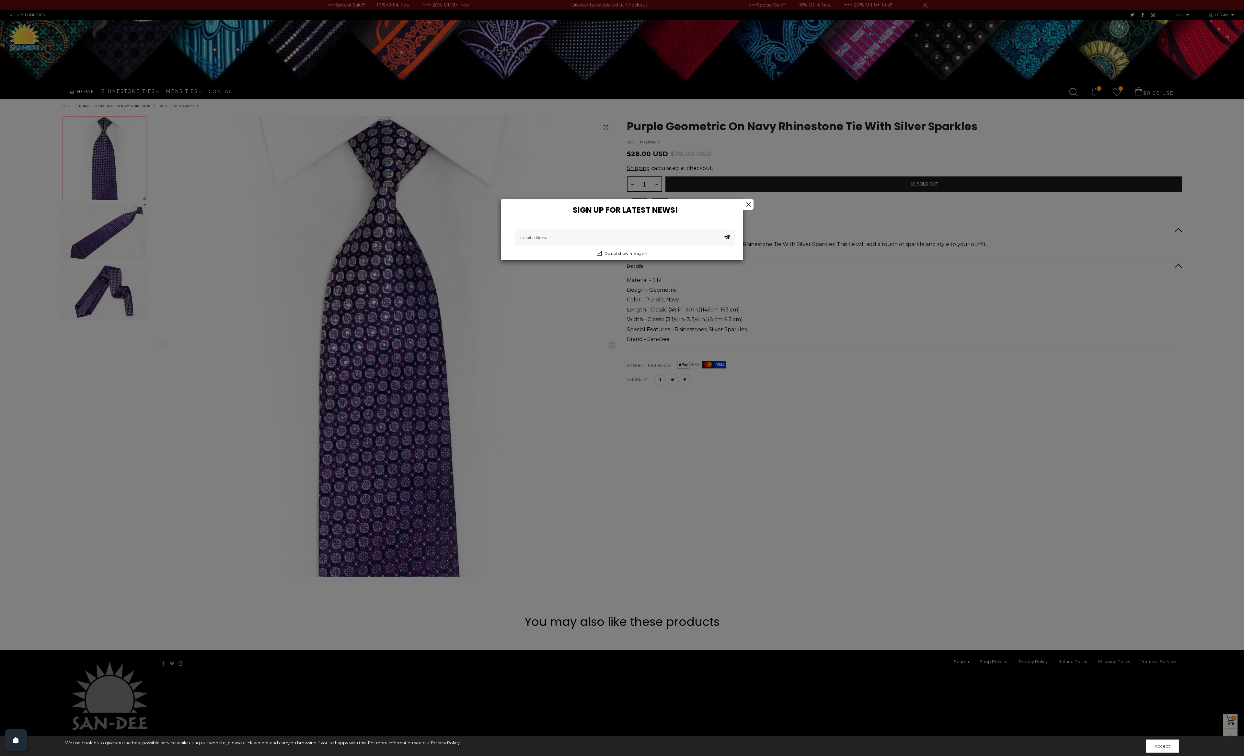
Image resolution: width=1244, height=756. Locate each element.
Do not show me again (626, 253)
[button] (727, 238)
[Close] (748, 204)
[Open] (16, 740)
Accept (1162, 746)
